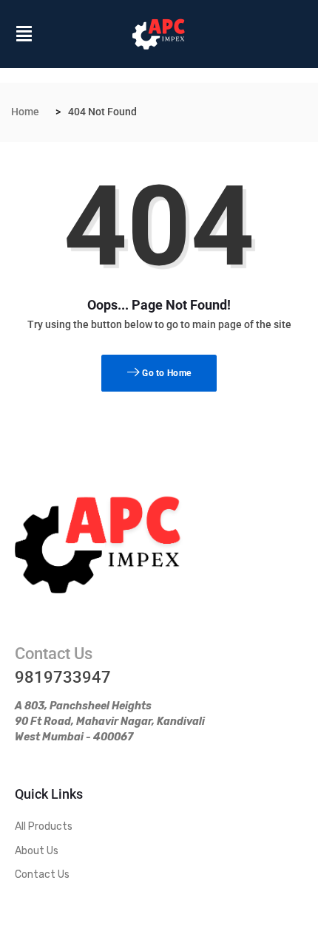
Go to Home (165, 373)
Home (25, 111)
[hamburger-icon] (24, 36)
